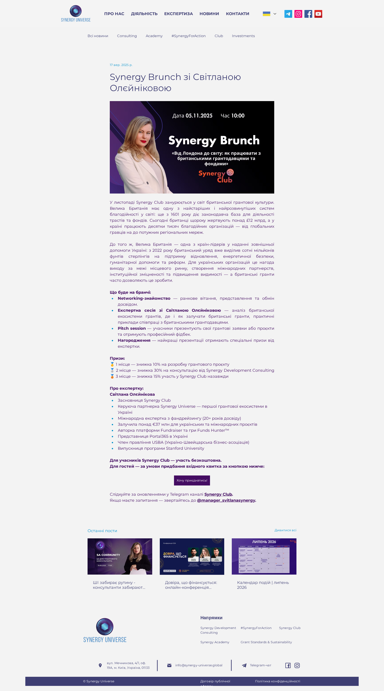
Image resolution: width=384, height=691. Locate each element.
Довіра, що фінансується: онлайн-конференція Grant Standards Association (191, 585)
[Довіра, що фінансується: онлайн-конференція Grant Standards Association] (192, 556)
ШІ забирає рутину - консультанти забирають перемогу (119, 585)
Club (219, 36)
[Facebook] (308, 14)
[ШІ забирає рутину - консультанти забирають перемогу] (120, 556)
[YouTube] (318, 14)
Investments (243, 36)
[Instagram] (298, 14)
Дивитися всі (285, 530)
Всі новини (98, 36)
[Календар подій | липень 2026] (264, 556)
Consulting (127, 36)
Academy (154, 36)
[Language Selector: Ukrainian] (269, 14)
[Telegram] (288, 14)
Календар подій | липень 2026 (263, 585)
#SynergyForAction (189, 36)
